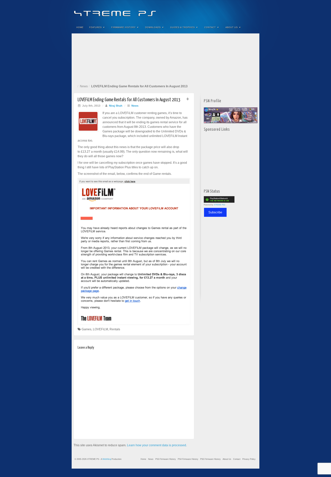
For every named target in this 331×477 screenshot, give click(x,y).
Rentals (115, 329)
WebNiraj (106, 459)
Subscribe (215, 212)
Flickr (238, 11)
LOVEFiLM (100, 329)
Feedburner (233, 11)
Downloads (153, 27)
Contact (210, 27)
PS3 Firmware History (165, 459)
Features (95, 27)
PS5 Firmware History (210, 459)
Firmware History (123, 27)
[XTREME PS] (165, 11)
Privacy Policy (249, 459)
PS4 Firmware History (188, 459)
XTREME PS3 (219, 205)
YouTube (248, 11)
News (84, 86)
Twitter (243, 11)
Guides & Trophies (182, 27)
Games (86, 329)
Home (80, 27)
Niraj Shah (115, 105)
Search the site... (254, 27)
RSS (254, 11)
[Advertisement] (165, 58)
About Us (231, 27)
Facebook (228, 11)
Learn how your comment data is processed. (157, 445)
